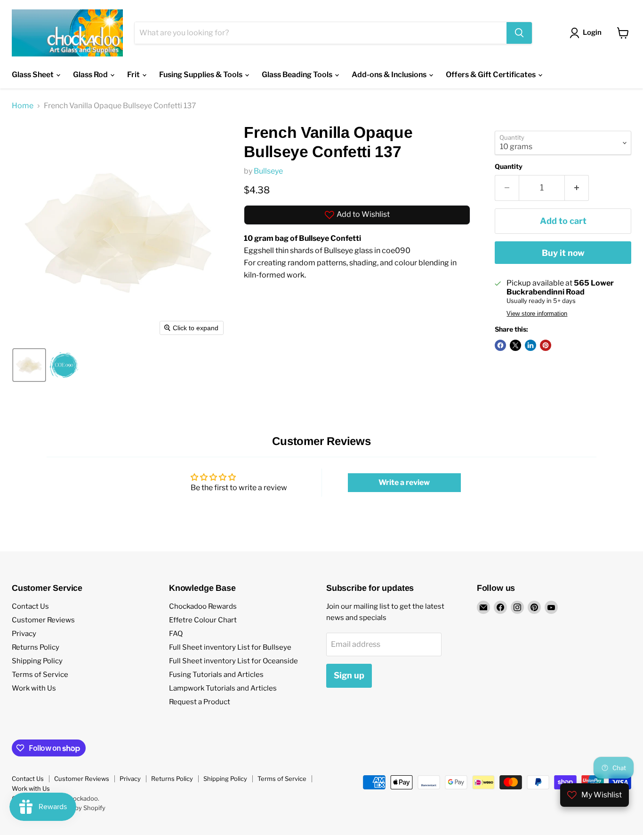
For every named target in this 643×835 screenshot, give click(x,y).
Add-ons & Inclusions (390, 74)
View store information (536, 313)
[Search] (519, 33)
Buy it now (563, 253)
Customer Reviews (43, 620)
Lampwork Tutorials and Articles (223, 688)
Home (22, 106)
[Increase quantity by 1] (577, 188)
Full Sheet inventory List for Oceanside (233, 661)
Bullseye (268, 171)
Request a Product (199, 702)
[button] (29, 365)
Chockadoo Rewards (203, 606)
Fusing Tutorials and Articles (216, 674)
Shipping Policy (37, 661)
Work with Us (34, 688)
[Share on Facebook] (500, 345)
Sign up (349, 675)
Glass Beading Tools (298, 74)
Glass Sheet (33, 74)
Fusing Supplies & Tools (201, 74)
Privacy (24, 633)
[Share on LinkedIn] (530, 345)
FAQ (176, 633)
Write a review (404, 482)
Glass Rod (91, 74)
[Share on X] (515, 345)
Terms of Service (40, 674)
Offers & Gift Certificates (491, 74)
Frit (134, 74)
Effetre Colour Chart (203, 620)
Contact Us (30, 606)
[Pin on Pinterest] (545, 345)
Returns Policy (35, 647)
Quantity (508, 166)
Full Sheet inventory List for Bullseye (230, 647)
